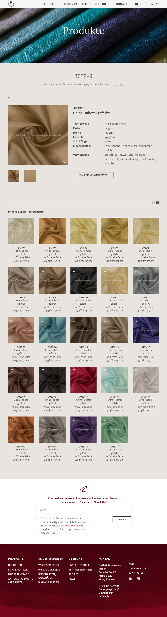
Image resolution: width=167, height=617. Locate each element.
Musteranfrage (18, 574)
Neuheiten (15, 565)
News (72, 578)
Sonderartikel (18, 569)
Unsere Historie (79, 565)
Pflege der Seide (49, 569)
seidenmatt (145, 146)
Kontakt (121, 4)
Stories (73, 574)
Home (47, 84)
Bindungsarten (48, 582)
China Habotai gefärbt (102, 84)
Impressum (136, 573)
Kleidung (140, 154)
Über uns (101, 4)
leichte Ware (129, 146)
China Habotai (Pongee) (76, 84)
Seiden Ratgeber (75, 4)
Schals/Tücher (147, 159)
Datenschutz (137, 568)
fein (107, 146)
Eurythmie (111, 154)
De (137, 4)
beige (108, 128)
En (141, 4)
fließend (116, 146)
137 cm (109, 132)
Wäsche (109, 163)
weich (108, 150)
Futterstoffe (126, 154)
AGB (131, 563)
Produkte (49, 4)
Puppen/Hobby (129, 159)
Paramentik (111, 159)
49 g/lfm (110, 137)
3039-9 (119, 84)
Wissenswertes (48, 565)
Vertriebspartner (80, 569)
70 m (108, 141)
